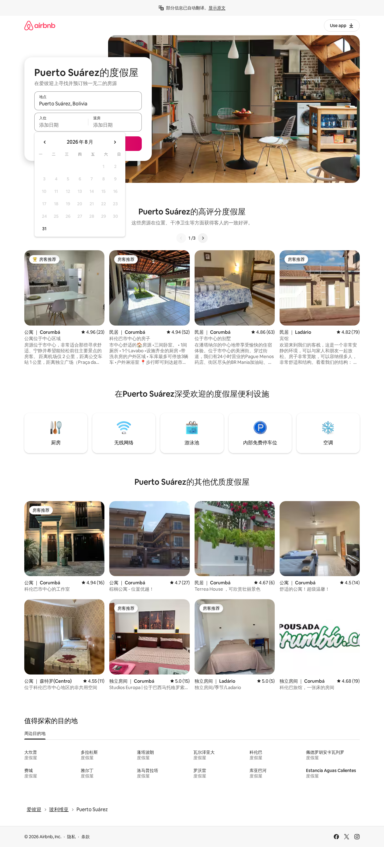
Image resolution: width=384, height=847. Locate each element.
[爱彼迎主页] (39, 25)
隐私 (71, 836)
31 (44, 228)
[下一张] (203, 238)
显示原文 (217, 8)
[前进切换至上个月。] (45, 142)
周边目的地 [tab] (35, 733)
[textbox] (61, 124)
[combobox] (88, 103)
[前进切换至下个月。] (115, 142)
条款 (85, 836)
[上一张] (181, 238)
